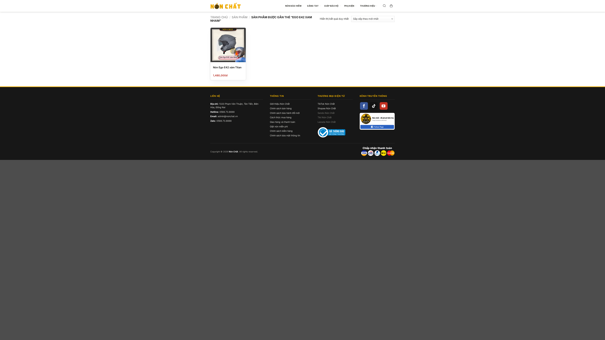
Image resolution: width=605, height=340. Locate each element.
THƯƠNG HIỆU (367, 6)
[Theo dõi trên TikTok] (374, 106)
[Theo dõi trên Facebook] (364, 106)
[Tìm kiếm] (384, 6)
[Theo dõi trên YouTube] (384, 106)
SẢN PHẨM (239, 17)
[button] (391, 6)
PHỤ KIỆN (349, 6)
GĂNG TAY (313, 6)
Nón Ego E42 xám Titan (227, 67)
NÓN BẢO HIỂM (293, 6)
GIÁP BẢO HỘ (331, 6)
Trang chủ (219, 17)
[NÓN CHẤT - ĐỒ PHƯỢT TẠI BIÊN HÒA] (227, 6)
